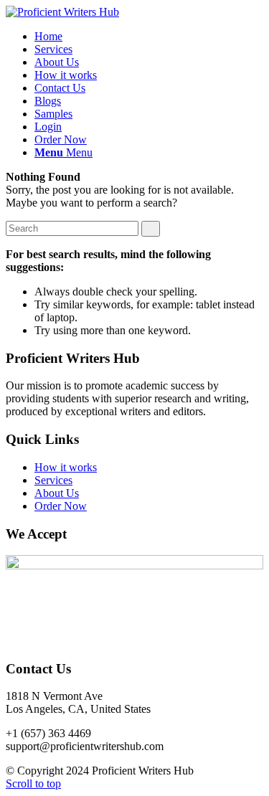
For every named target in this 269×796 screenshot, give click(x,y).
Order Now (60, 506)
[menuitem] (48, 36)
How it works (65, 467)
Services (53, 480)
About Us (56, 493)
